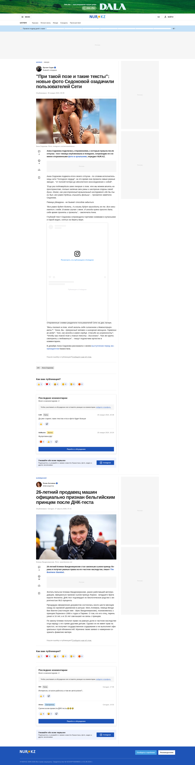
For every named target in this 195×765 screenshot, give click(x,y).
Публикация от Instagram (77, 289)
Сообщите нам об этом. (82, 357)
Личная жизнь (46, 23)
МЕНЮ (27, 17)
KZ (159, 17)
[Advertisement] (97, 45)
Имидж (55, 23)
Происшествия (75, 23)
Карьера (35, 23)
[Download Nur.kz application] (97, 7)
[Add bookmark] (39, 177)
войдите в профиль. (103, 407)
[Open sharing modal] (39, 170)
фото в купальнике (77, 156)
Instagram (107, 463)
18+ (38, 368)
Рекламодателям (166, 752)
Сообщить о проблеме (146, 752)
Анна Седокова (47, 368)
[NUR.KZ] (97, 17)
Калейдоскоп (41, 478)
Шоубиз (23, 23)
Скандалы (64, 23)
